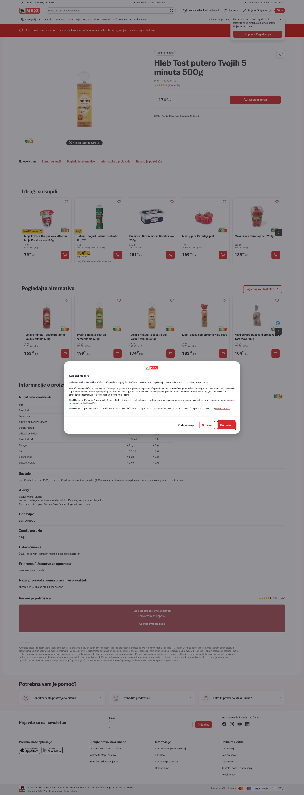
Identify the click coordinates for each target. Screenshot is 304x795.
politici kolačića (88, 403)
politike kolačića (222, 408)
